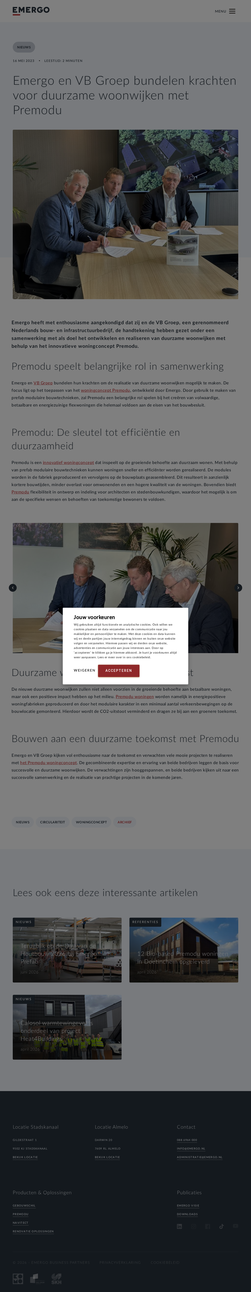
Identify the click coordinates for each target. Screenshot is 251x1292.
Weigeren (85, 670)
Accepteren (118, 671)
